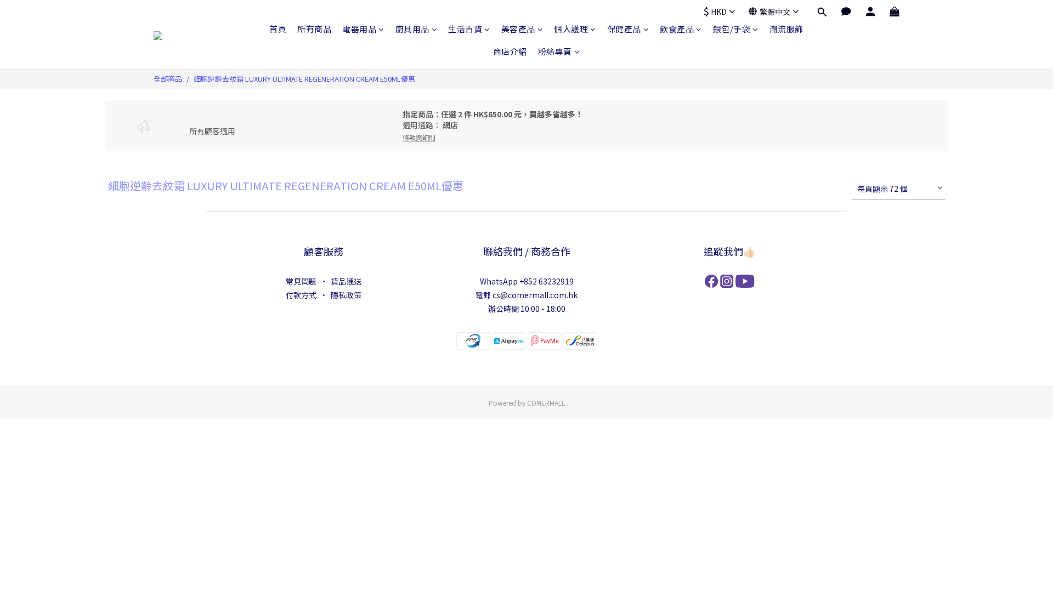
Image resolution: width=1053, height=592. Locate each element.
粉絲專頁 (555, 51)
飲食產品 (677, 29)
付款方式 (301, 294)
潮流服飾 (786, 29)
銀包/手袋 (732, 29)
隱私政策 (346, 294)
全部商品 (168, 78)
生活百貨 (465, 29)
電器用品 (359, 29)
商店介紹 (510, 51)
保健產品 (624, 29)
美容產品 (518, 29)
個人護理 (571, 29)
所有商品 (314, 29)
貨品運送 (346, 281)
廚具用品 (412, 29)
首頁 (277, 29)
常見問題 (301, 281)
